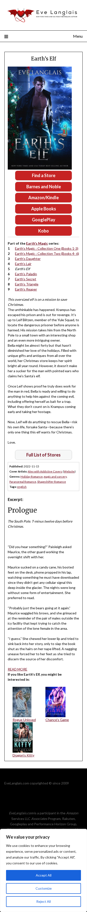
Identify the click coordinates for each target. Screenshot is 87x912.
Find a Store (43, 175)
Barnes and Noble (43, 186)
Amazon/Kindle (43, 197)
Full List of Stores (43, 454)
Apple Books (43, 208)
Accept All (43, 875)
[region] (43, 870)
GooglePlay (43, 219)
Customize (44, 888)
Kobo (43, 230)
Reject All (43, 901)
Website (69, 471)
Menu (78, 36)
